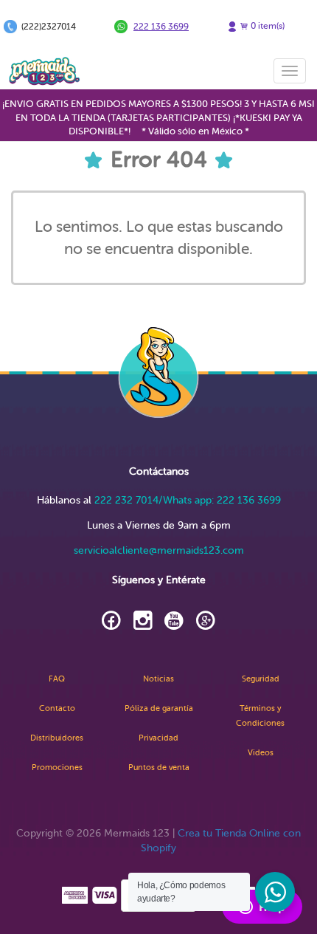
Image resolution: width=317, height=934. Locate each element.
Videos (261, 753)
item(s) (268, 26)
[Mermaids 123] (44, 70)
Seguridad (260, 679)
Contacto (57, 708)
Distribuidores (56, 738)
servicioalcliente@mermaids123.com (159, 550)
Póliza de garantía (159, 708)
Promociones (57, 767)
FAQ (57, 679)
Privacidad (158, 738)
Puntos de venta (158, 767)
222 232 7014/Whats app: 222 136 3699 (187, 500)
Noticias (158, 679)
